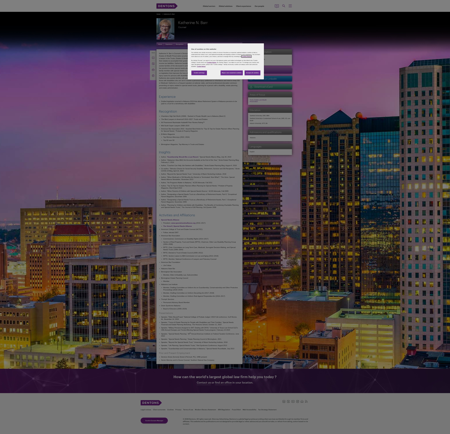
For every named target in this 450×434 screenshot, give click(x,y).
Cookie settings (199, 72)
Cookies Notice (246, 56)
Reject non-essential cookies (232, 72)
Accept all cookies (252, 72)
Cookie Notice (201, 66)
